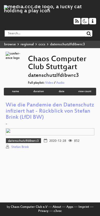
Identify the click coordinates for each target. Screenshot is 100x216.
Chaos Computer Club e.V (29, 207)
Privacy (43, 211)
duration (38, 91)
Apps (69, 207)
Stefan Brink (20, 147)
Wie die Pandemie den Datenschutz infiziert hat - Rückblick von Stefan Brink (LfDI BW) (50, 111)
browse (10, 44)
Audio (60, 83)
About (57, 207)
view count (84, 91)
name (15, 91)
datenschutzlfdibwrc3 (23, 141)
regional (27, 44)
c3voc (58, 211)
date (61, 91)
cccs (41, 44)
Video (49, 83)
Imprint (83, 207)
